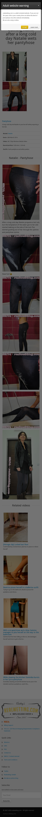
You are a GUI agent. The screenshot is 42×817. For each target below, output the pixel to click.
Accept (24, 27)
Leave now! (34, 27)
